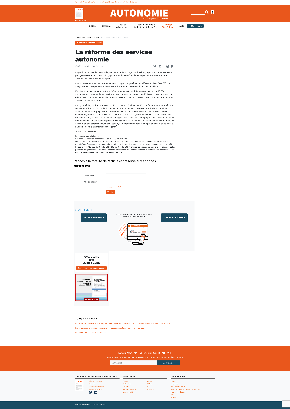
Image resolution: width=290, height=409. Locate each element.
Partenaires (127, 384)
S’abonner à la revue (174, 218)
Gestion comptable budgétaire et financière (185, 389)
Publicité (149, 384)
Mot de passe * (90, 182)
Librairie (125, 386)
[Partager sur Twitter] (154, 66)
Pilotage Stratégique (168, 25)
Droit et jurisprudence (122, 25)
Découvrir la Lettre (81, 20)
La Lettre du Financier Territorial (111, 2)
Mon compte (196, 26)
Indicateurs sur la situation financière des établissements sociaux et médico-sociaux (111, 328)
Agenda (125, 381)
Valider (110, 192)
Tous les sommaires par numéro (91, 268)
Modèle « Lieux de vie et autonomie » (91, 332)
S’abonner (92, 384)
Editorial (93, 26)
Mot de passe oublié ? (113, 187)
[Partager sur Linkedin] (160, 66)
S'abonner (133, 2)
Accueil (78, 37)
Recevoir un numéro (94, 218)
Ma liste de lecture (95, 389)
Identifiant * (89, 176)
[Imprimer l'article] (167, 66)
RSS (148, 386)
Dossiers (174, 397)
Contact (149, 381)
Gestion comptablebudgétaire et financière (145, 25)
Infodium (126, 2)
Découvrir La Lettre (95, 381)
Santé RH (78, 2)
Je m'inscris (168, 363)
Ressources (107, 26)
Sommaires (150, 389)
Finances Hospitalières (90, 2)
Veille (181, 26)
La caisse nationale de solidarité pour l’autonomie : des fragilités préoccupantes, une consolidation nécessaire (122, 323)
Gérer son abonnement (97, 386)
